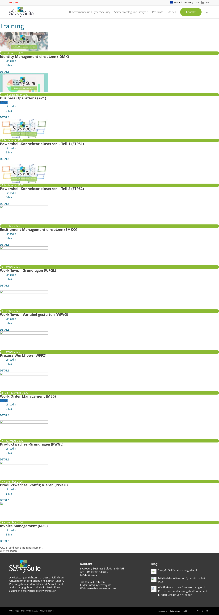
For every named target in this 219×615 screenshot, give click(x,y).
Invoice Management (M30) (24, 525)
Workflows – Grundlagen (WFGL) (28, 270)
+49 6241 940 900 (95, 582)
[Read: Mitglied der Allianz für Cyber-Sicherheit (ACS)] (154, 579)
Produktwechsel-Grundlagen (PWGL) (31, 444)
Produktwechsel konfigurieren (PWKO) (34, 484)
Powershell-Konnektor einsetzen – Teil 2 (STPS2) (42, 188)
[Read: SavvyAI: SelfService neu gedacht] (154, 571)
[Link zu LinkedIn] (202, 2)
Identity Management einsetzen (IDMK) (34, 56)
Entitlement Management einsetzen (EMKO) (38, 229)
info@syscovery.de (100, 585)
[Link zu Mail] (197, 2)
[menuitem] (11, 3)
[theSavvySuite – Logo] (21, 12)
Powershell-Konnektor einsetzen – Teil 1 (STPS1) (42, 143)
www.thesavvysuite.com (101, 588)
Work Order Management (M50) (28, 396)
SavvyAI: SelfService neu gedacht (177, 570)
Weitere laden (8, 551)
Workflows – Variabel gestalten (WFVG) (34, 314)
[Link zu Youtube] (207, 2)
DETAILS (4, 71)
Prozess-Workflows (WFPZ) (23, 355)
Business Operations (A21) (23, 98)
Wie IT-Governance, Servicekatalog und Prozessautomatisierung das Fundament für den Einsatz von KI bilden (182, 591)
